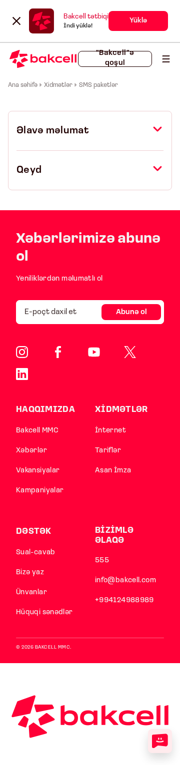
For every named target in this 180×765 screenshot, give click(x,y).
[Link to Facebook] (58, 352)
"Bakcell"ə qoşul (115, 59)
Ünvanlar (31, 592)
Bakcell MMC (37, 430)
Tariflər (108, 450)
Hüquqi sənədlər (44, 612)
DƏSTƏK (34, 531)
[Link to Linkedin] (22, 374)
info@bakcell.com (125, 580)
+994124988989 (124, 600)
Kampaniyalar (40, 490)
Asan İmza (113, 470)
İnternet (110, 430)
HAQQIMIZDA (45, 409)
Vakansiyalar (38, 470)
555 (102, 560)
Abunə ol (131, 312)
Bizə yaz (30, 572)
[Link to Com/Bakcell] (130, 352)
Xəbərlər (31, 450)
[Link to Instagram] (22, 352)
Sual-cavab (36, 552)
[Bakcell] (166, 59)
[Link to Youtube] (94, 352)
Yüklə (138, 20)
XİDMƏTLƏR (121, 409)
